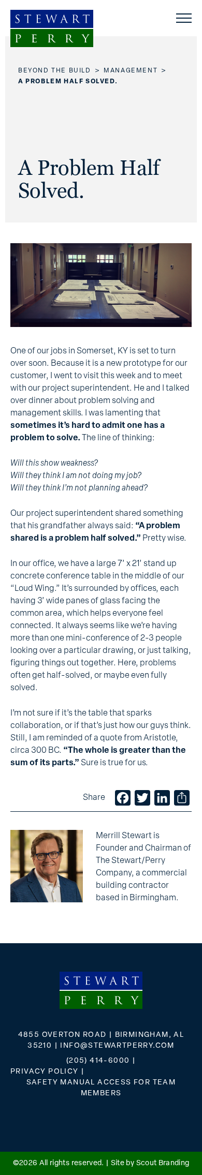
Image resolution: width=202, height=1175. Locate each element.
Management (130, 71)
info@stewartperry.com (117, 1046)
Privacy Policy (44, 1072)
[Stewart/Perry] (51, 28)
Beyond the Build (54, 71)
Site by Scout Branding (150, 1163)
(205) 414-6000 (98, 1061)
